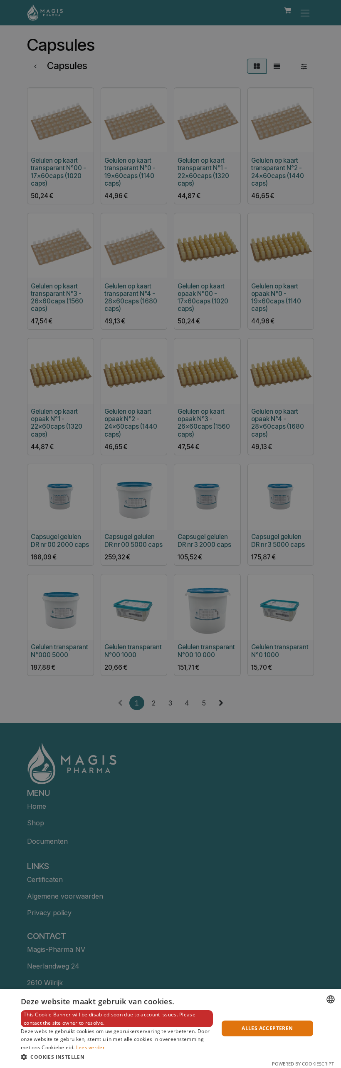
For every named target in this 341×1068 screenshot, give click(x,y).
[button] (117, 1057)
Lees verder (90, 1047)
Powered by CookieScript (303, 1064)
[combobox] (330, 999)
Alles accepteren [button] (267, 1028)
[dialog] (170, 1028)
